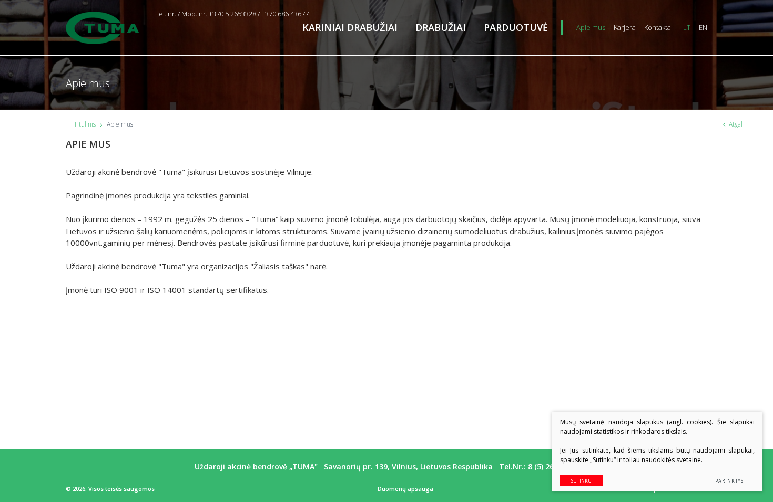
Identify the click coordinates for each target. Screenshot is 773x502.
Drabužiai (440, 27)
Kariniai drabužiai (350, 27)
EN (703, 27)
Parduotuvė (516, 27)
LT (686, 27)
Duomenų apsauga (405, 489)
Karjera (625, 27)
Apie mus (590, 27)
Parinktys (729, 480)
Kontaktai (658, 27)
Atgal (736, 124)
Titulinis (85, 124)
